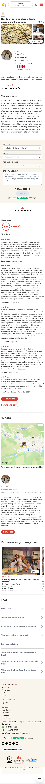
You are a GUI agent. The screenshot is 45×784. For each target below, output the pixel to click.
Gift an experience (22, 210)
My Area (5, 703)
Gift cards (5, 713)
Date (5, 153)
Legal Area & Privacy (22, 769)
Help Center (6, 710)
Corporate (5, 715)
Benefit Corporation (34, 767)
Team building (7, 718)
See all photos (36, 41)
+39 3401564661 (11, 727)
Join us (4, 695)
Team (4, 693)
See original (21, 369)
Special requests (11, 171)
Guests (6, 144)
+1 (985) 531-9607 (11, 730)
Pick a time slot (10, 162)
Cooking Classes (7, 16)
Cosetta (17, 51)
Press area (6, 690)
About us (5, 687)
